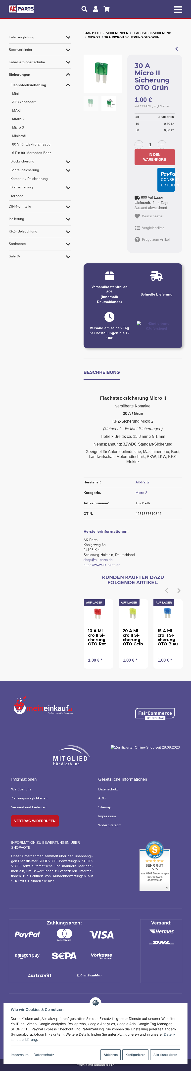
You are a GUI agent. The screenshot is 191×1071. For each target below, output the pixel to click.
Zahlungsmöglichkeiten (29, 798)
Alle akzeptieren (165, 1055)
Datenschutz (44, 1055)
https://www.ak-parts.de (102, 565)
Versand (165, 106)
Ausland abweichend (151, 208)
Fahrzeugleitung (21, 37)
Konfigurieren (135, 1055)
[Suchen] (84, 9)
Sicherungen (19, 74)
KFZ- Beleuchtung (23, 231)
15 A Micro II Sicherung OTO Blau (168, 637)
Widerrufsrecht (109, 825)
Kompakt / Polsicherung (29, 179)
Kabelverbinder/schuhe (27, 62)
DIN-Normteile (20, 206)
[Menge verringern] (139, 144)
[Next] (179, 591)
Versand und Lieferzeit (29, 807)
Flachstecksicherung (28, 85)
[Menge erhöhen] (162, 144)
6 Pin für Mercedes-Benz (31, 153)
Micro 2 (141, 493)
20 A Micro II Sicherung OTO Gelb (133, 637)
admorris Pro (104, 1065)
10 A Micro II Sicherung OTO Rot (97, 637)
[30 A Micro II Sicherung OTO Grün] (103, 74)
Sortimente (17, 244)
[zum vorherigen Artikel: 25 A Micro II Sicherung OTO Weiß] (176, 49)
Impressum (20, 1055)
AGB (101, 798)
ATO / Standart (24, 102)
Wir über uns (21, 789)
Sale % (14, 256)
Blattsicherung (21, 187)
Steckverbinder (20, 50)
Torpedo (16, 196)
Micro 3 (18, 127)
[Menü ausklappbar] (178, 9)
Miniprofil (19, 136)
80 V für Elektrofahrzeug (31, 144)
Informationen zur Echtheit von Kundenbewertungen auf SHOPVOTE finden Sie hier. (52, 876)
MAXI (16, 110)
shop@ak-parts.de (98, 560)
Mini (15, 93)
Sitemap (104, 807)
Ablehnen (111, 1055)
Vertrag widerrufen (34, 821)
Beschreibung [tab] (102, 372)
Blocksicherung (22, 161)
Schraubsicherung (24, 170)
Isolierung (16, 219)
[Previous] (166, 591)
